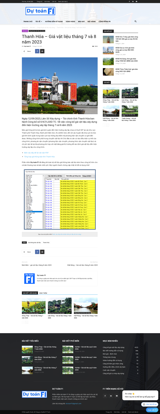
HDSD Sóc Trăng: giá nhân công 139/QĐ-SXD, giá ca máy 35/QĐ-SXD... (126, 39)
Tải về (37, 21)
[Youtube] (136, 1)
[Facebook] (129, 1)
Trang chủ (39, 1)
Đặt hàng (92, 21)
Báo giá (81, 21)
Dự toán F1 (27, 46)
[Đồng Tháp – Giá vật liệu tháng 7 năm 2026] (34, 306)
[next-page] (26, 322)
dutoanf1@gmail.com (73, 403)
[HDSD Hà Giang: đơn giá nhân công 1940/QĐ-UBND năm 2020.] (108, 61)
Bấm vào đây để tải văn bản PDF (36, 153)
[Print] (42, 51)
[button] (135, 22)
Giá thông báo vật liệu (34, 242)
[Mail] (133, 1)
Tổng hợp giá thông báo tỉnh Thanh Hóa (39, 157)
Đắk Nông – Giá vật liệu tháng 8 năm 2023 (82, 265)
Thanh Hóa (46, 242)
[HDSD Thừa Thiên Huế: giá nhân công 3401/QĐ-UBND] (108, 72)
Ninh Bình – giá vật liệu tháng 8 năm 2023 (36, 265)
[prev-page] (23, 322)
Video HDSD (70, 21)
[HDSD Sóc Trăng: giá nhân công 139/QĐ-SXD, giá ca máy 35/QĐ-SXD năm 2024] (108, 39)
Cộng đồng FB (104, 21)
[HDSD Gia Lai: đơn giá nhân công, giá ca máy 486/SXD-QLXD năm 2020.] (108, 50)
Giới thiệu (47, 1)
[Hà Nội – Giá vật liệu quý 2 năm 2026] (67, 349)
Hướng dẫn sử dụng (54, 21)
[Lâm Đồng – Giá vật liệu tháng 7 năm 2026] (60, 306)
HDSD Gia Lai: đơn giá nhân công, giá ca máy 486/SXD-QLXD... (124, 50)
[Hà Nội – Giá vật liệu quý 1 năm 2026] (67, 360)
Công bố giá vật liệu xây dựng (46, 27)
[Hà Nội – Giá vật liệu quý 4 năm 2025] (67, 370)
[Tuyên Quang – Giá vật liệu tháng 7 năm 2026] (130, 111)
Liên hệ (54, 1)
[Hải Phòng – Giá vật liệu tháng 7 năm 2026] (86, 306)
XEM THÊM (43, 293)
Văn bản (32, 27)
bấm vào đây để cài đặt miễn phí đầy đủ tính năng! (67, 234)
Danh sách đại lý (62, 1)
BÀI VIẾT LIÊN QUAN (30, 293)
